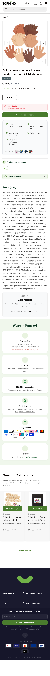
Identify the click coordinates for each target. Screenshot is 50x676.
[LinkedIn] (25, 635)
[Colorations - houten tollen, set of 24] (13, 501)
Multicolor (7, 169)
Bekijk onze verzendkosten (25, 412)
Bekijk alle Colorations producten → (25, 311)
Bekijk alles (24, 550)
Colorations (6, 88)
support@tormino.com (30, 457)
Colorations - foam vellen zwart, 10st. (36, 518)
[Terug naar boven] (25, 579)
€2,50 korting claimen (25, 622)
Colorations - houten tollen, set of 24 (12, 518)
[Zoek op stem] (43, 9)
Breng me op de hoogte (25, 115)
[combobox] (25, 9)
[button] (40, 3)
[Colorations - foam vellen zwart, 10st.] (38, 501)
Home (4, 17)
